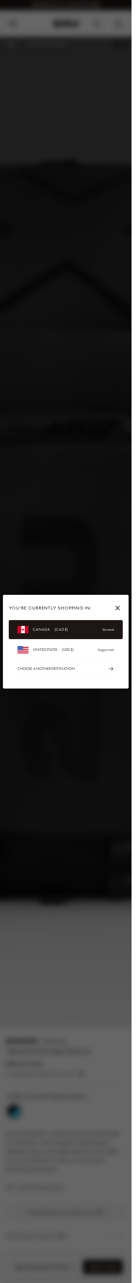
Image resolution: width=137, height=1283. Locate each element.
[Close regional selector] (119, 608)
